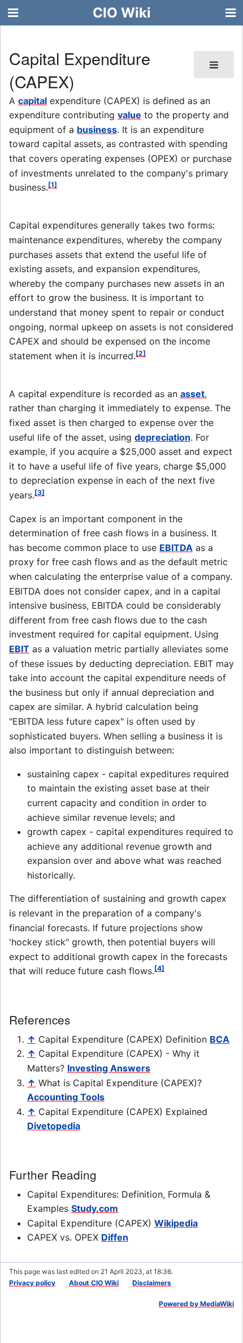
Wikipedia (176, 1223)
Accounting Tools (66, 1097)
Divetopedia (53, 1125)
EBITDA (176, 547)
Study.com (94, 1208)
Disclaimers (151, 1283)
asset (192, 393)
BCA (219, 1039)
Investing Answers (108, 1068)
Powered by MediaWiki (196, 1303)
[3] (39, 492)
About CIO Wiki (94, 1283)
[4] (159, 968)
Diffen (114, 1237)
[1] (52, 184)
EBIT (19, 649)
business (97, 129)
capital (32, 100)
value (129, 114)
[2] (141, 353)
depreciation (162, 437)
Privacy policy (32, 1283)
